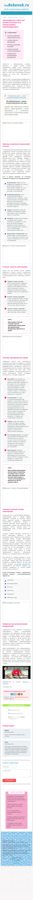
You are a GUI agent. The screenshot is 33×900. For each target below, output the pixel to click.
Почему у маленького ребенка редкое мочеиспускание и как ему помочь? (16, 818)
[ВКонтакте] (12, 694)
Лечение (22, 17)
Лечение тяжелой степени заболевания (13, 50)
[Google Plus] (21, 694)
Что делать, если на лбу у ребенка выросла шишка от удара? (15, 824)
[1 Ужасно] (15, 697)
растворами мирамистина (22, 564)
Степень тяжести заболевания (12, 41)
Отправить (9, 780)
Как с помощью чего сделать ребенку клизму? (16, 717)
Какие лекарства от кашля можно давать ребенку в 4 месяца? (15, 805)
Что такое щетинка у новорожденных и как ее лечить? (14, 812)
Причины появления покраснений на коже (13, 36)
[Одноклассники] (17, 694)
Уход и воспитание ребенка (16, 5)
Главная (5, 17)
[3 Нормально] (19, 697)
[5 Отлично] (22, 697)
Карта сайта (16, 863)
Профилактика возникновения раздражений (12, 55)
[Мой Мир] (19, 694)
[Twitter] (14, 694)
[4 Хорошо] (20, 697)
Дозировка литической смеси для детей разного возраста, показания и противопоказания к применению (16, 798)
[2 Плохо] (17, 697)
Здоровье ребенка (13, 17)
